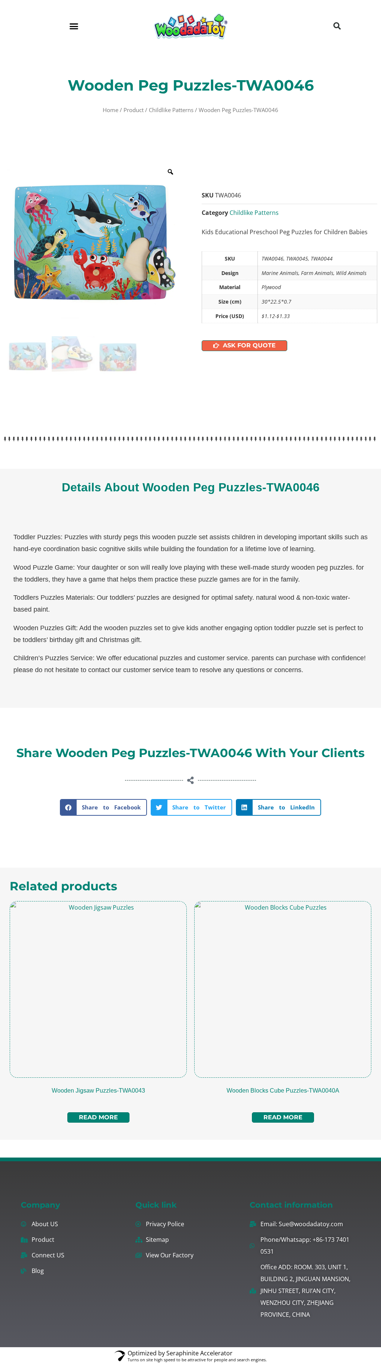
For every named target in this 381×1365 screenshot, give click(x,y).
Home (110, 110)
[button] (74, 26)
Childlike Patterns (171, 110)
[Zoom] (170, 172)
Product (134, 110)
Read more (98, 1117)
